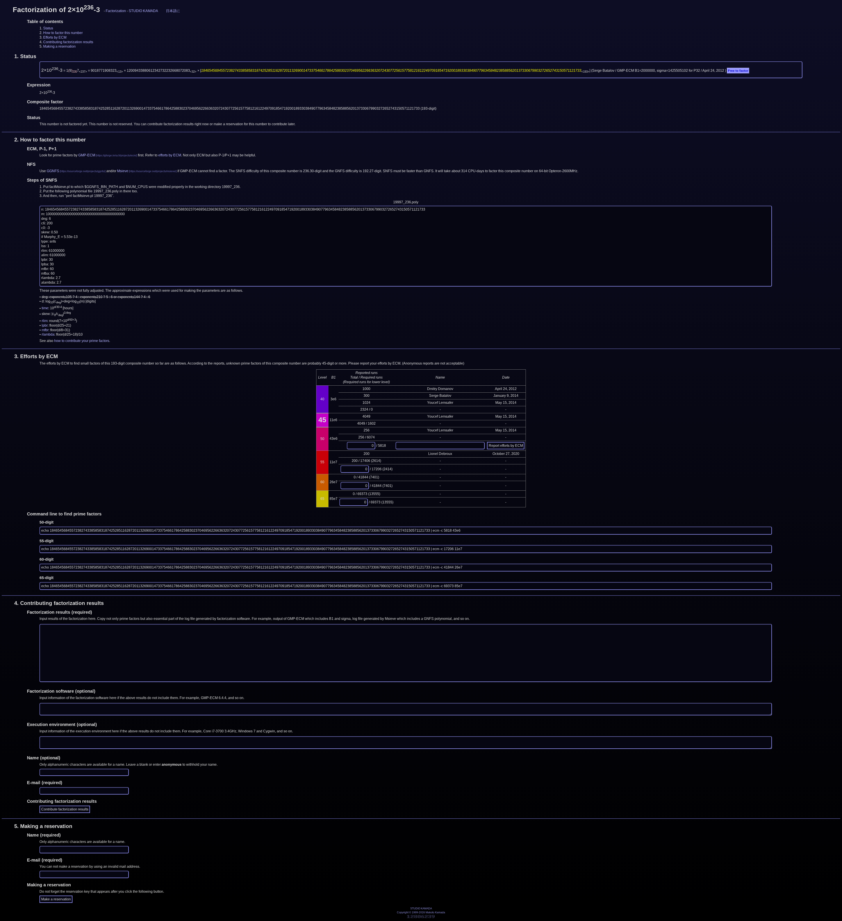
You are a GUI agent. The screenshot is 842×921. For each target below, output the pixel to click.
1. (25, 56)
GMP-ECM (86, 155)
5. (43, 826)
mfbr (45, 330)
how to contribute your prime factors (81, 341)
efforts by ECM (169, 155)
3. (36, 356)
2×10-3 (51, 70)
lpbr (45, 325)
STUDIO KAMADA (143, 11)
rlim (44, 321)
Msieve (122, 171)
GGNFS (53, 171)
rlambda (48, 334)
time (45, 308)
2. (50, 140)
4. (59, 603)
